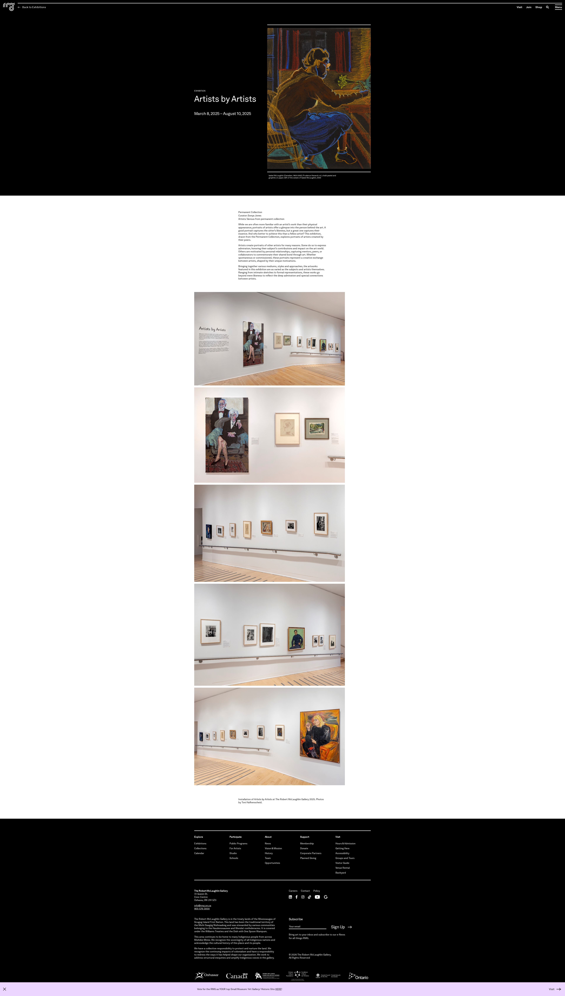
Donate (304, 848)
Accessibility (342, 853)
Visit (519, 7)
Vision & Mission (273, 848)
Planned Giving (308, 858)
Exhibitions (200, 843)
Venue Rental (342, 867)
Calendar (199, 853)
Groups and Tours (344, 858)
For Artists (235, 848)
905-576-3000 (202, 908)
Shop (538, 7)
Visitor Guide (342, 863)
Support (304, 836)
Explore (198, 836)
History (269, 853)
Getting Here (342, 848)
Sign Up (338, 927)
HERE (278, 989)
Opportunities (272, 863)
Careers (293, 890)
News (268, 843)
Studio (233, 853)
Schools (234, 858)
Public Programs (238, 843)
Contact (305, 890)
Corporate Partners (310, 853)
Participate (236, 836)
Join (528, 7)
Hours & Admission (345, 843)
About (268, 836)
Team (268, 858)
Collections (200, 848)
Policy (316, 890)
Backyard (340, 872)
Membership (307, 843)
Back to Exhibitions (34, 7)
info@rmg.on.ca (202, 905)
